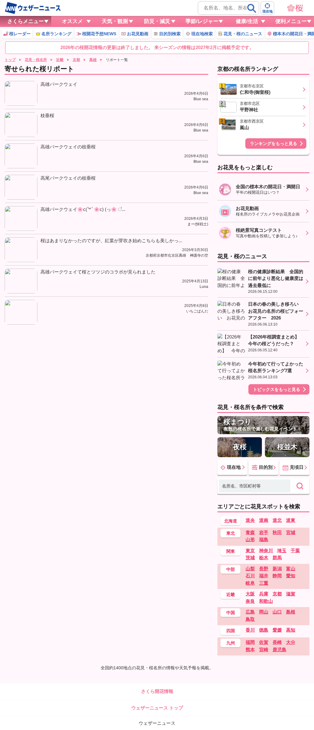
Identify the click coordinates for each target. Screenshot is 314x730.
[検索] (251, 8)
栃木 (263, 557)
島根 (290, 611)
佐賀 (263, 642)
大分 (290, 642)
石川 (250, 575)
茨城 (250, 557)
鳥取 (250, 619)
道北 (277, 520)
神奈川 (266, 550)
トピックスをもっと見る (276, 389)
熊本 (250, 649)
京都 (76, 60)
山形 (250, 539)
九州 (230, 642)
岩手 (263, 532)
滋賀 (290, 593)
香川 (250, 630)
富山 (290, 568)
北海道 (230, 520)
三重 (263, 583)
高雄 (93, 60)
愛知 (290, 575)
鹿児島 (279, 649)
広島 (250, 611)
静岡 (277, 575)
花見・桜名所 (36, 60)
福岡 (250, 642)
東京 (250, 550)
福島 (263, 539)
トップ (10, 60)
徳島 (263, 630)
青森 (250, 532)
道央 (250, 520)
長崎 (277, 642)
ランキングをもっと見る (273, 143)
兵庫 (263, 593)
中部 (230, 569)
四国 (230, 630)
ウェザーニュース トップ (157, 707)
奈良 (250, 601)
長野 (263, 568)
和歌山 (266, 601)
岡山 (263, 611)
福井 (263, 575)
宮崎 (263, 649)
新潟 (277, 568)
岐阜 (250, 583)
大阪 (250, 593)
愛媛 (277, 630)
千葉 (295, 550)
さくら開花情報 (157, 691)
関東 (230, 551)
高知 (290, 630)
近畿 (59, 60)
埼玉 (281, 550)
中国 (230, 612)
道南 (263, 520)
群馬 (277, 557)
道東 (290, 520)
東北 (230, 533)
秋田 (277, 532)
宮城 (290, 532)
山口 (277, 611)
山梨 (250, 568)
